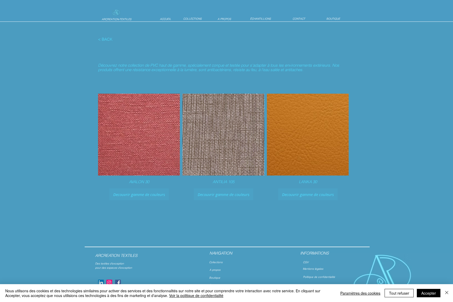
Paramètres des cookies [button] (360, 293)
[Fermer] (447, 293)
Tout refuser (399, 293)
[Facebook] (118, 282)
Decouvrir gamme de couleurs (139, 194)
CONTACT (299, 18)
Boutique (214, 277)
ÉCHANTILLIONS (260, 18)
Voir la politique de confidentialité (196, 295)
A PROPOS (224, 19)
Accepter (428, 293)
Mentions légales (313, 269)
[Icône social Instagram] (109, 282)
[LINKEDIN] (101, 282)
